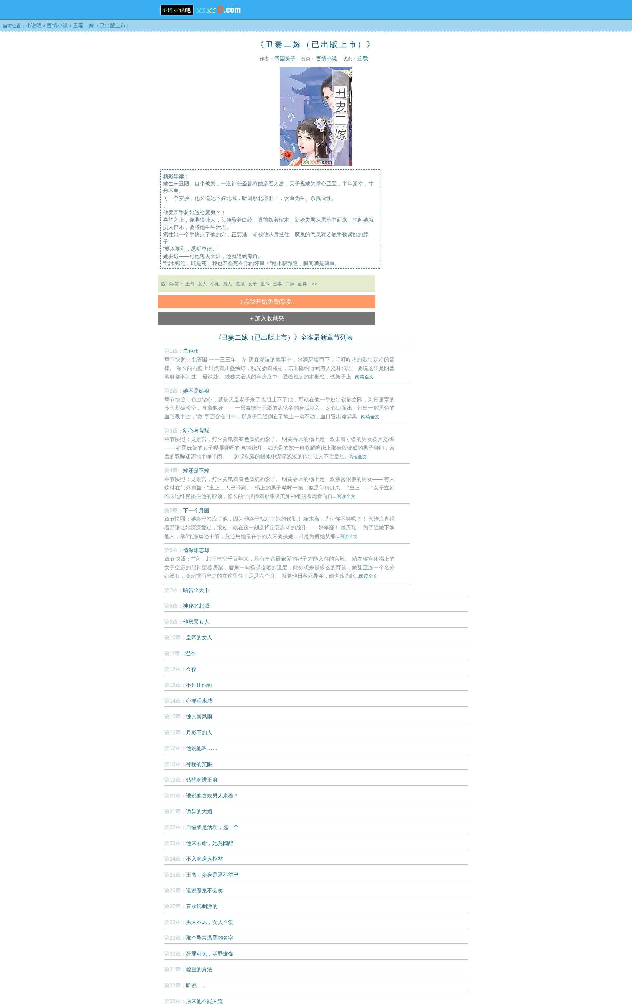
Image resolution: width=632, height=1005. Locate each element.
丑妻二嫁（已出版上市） (102, 25)
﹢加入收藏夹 (266, 318)
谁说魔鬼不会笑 (204, 890)
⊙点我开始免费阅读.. (266, 301)
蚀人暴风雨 (199, 716)
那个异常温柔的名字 (209, 938)
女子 (252, 283)
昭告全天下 (196, 590)
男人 (227, 283)
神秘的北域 (196, 606)
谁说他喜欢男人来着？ (212, 795)
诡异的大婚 (199, 811)
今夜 (191, 669)
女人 (202, 283)
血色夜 (191, 351)
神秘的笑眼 (199, 764)
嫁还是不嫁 (196, 470)
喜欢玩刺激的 (202, 906)
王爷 (190, 283)
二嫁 (290, 283)
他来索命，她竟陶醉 (209, 843)
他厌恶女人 (196, 622)
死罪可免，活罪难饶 (209, 954)
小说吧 (33, 25)
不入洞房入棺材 (204, 859)
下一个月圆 (196, 510)
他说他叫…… (202, 748)
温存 (190, 653)
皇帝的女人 (199, 637)
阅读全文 (364, 376)
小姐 (215, 283)
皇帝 (265, 283)
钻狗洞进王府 (202, 780)
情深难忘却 (196, 550)
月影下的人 (199, 732)
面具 (302, 283)
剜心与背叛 (196, 430)
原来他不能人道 (204, 1001)
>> (314, 283)
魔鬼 (240, 283)
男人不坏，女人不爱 (209, 922)
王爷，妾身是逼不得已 (212, 875)
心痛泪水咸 (199, 701)
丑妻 (277, 283)
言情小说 (57, 25)
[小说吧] (200, 17)
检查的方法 (199, 969)
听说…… (196, 985)
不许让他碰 (199, 685)
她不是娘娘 (196, 391)
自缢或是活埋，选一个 (212, 827)
